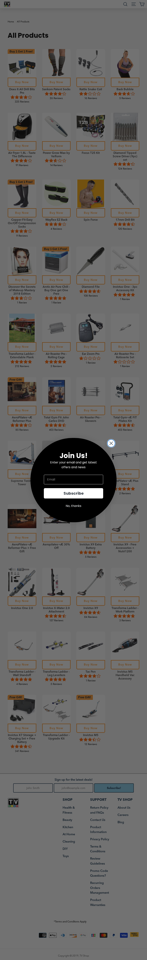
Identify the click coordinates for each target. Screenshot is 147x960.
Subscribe (74, 493)
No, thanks (73, 506)
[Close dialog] (111, 443)
